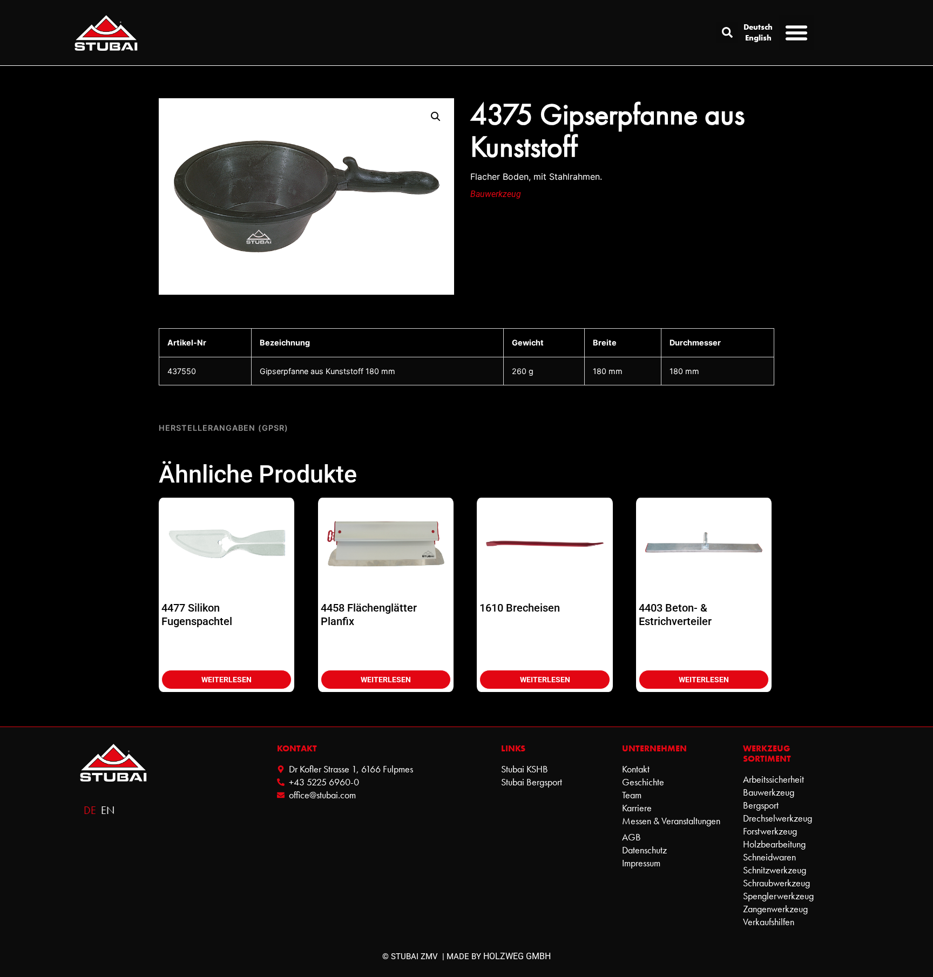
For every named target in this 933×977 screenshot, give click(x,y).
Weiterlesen (226, 679)
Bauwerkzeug (495, 194)
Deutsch (758, 27)
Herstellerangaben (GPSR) (223, 427)
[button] (727, 32)
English (758, 37)
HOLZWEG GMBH (517, 956)
